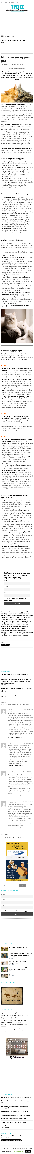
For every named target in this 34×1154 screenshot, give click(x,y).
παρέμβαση (5, 630)
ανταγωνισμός (6, 615)
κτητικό (17, 623)
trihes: (3, 1118)
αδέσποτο (28, 612)
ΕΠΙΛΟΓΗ (4, 40)
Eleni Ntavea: (5, 1111)
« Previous (3, 638)
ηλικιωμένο (5, 621)
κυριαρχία (24, 623)
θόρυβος (18, 621)
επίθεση (11, 619)
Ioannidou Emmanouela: (8, 1126)
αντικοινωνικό (28, 615)
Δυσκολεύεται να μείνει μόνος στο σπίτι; (14, 674)
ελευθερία (4, 619)
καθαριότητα (26, 621)
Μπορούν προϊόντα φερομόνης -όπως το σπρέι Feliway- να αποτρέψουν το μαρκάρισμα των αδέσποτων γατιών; (16, 681)
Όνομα (5, 580)
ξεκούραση (4, 626)
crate (6, 612)
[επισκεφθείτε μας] (17, 1048)
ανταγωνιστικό (17, 615)
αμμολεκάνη (13, 614)
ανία (29, 614)
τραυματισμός (14, 634)
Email (5, 592)
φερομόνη (4, 636)
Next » (31, 638)
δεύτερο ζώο (18, 617)
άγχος (22, 612)
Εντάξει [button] (28, 1151)
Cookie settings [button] (18, 1151)
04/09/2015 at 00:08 (28, 709)
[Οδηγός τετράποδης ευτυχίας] (17, 8)
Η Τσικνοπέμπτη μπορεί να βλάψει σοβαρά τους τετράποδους (19, 968)
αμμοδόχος (4, 614)
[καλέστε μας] (17, 861)
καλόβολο (4, 623)
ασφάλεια (5, 617)
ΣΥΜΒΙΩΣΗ (5, 42)
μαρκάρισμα (5, 625)
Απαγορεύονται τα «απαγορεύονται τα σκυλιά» (13, 1024)
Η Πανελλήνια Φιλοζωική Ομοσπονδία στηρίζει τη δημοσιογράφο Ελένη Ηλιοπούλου (20, 955)
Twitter (8, 2)
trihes (8, 64)
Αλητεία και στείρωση (8, 695)
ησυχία (12, 621)
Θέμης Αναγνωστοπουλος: (9, 1106)
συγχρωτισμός (28, 632)
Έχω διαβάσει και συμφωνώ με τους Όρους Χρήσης (15, 911)
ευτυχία (18, 619)
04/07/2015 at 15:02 (28, 743)
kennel (17, 612)
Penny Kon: (4, 1115)
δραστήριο (27, 617)
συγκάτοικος (18, 632)
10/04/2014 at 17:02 (28, 771)
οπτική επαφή (23, 626)
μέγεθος (12, 625)
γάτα (11, 617)
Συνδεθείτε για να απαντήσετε (15, 737)
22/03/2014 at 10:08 (28, 802)
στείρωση (4, 632)
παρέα (22, 628)
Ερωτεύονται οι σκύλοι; (16, 974)
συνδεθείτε (21, 837)
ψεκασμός (26, 636)
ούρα (9, 628)
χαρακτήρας (17, 636)
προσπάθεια (22, 630)
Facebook (15, 2)
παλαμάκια (15, 628)
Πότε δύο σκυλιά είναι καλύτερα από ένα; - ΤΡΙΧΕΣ (17, 704)
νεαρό (18, 625)
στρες (10, 632)
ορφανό (3, 628)
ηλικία (24, 619)
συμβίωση (5, 634)
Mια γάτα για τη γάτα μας (15, 59)
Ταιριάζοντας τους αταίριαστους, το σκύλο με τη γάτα (16, 689)
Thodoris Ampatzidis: (7, 1101)
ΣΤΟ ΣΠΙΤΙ (21, 40)
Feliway (11, 612)
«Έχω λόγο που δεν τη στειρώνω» (10, 1013)
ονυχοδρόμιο (13, 626)
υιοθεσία (23, 634)
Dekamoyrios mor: (7, 1097)
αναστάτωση (22, 614)
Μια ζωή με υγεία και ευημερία (18, 947)
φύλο (10, 636)
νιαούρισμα (25, 625)
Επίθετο (6, 586)
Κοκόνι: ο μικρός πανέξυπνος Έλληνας (11, 1015)
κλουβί (11, 623)
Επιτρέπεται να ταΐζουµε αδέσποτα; (10, 1018)
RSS (3, 2)
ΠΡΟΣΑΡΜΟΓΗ (13, 40)
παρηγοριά (13, 630)
